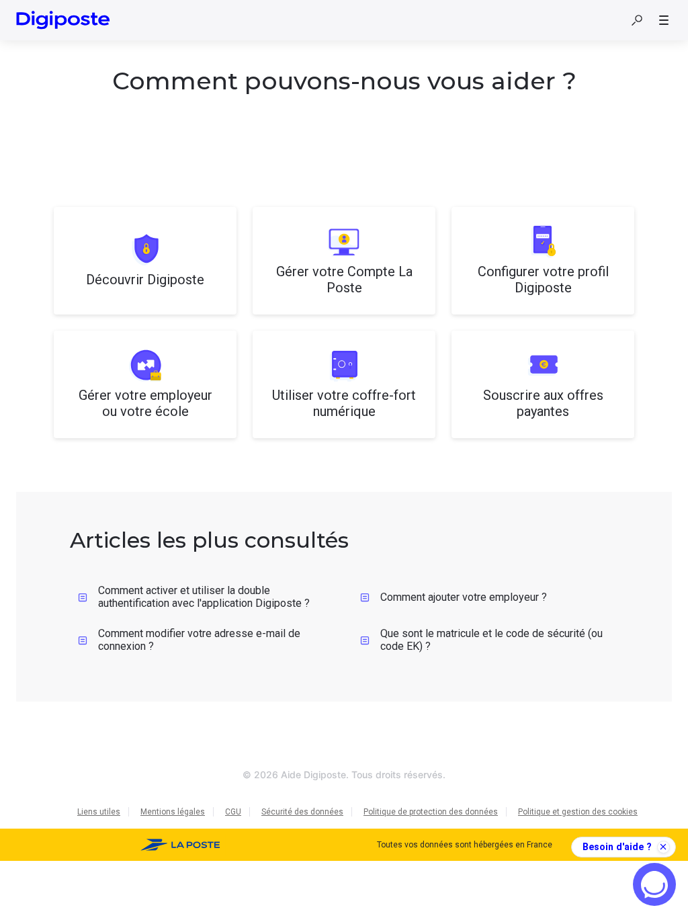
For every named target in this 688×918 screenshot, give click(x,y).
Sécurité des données (302, 812)
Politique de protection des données (430, 812)
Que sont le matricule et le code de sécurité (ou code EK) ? (491, 640)
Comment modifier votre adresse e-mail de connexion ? (199, 640)
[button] (637, 20)
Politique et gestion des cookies (578, 812)
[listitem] (145, 261)
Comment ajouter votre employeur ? (463, 597)
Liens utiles (98, 812)
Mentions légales (172, 812)
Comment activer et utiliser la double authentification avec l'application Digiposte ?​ (204, 597)
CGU (233, 812)
